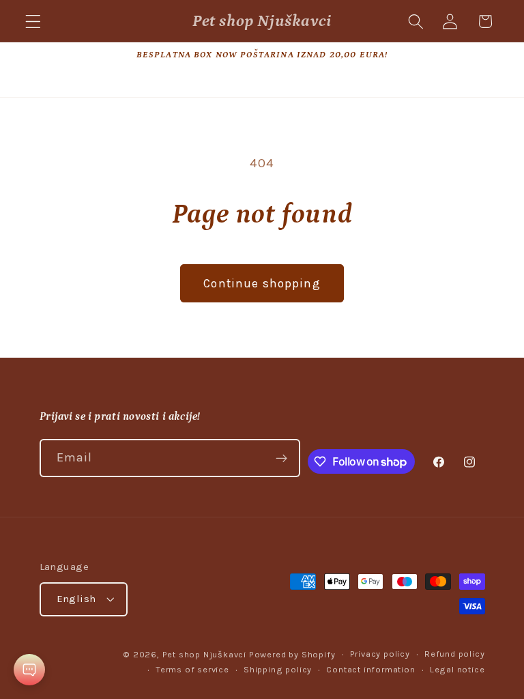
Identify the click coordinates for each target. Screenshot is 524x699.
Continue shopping (262, 283)
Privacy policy (380, 653)
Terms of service (192, 669)
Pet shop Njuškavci (204, 654)
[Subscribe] (281, 458)
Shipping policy (278, 669)
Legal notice (457, 669)
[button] (33, 21)
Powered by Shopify (292, 654)
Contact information (370, 669)
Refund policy (454, 653)
